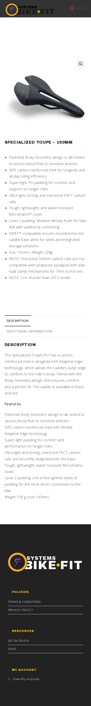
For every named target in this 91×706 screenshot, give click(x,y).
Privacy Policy (20, 610)
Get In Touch (18, 640)
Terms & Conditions (24, 601)
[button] (80, 63)
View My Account (26, 679)
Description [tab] (18, 321)
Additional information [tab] (30, 331)
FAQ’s (12, 649)
